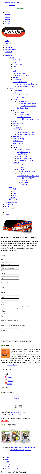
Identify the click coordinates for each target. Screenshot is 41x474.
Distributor (8, 47)
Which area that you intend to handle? (13, 325)
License (16, 396)
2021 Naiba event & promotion (20, 450)
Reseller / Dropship (11, 468)
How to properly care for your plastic (22, 448)
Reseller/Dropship (11, 50)
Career (7, 45)
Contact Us (8, 52)
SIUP (3, 297)
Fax (2, 278)
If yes (2, 316)
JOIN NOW (5, 421)
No (4, 313)
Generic (16, 398)
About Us (8, 43)
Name (3, 255)
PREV (3, 341)
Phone (3, 273)
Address (3, 260)
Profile (7, 459)
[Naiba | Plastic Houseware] (13, 37)
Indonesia (12, 5)
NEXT (9, 341)
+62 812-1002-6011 (19, 412)
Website (3, 302)
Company (4, 283)
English (12, 3)
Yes (4, 311)
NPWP (3, 292)
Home (7, 215)
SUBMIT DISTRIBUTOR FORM (22, 341)
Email (3, 287)
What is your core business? (10, 320)
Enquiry (7, 464)
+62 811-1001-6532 (18, 414)
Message (4, 330)
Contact (7, 466)
